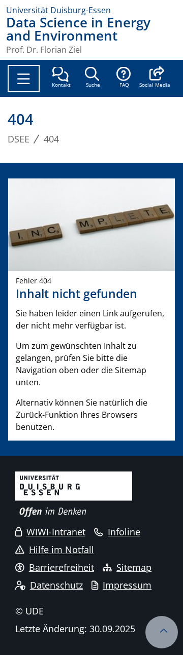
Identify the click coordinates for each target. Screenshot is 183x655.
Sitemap (133, 567)
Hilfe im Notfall (61, 549)
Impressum (127, 585)
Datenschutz (56, 585)
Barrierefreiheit (61, 567)
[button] (154, 78)
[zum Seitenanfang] (161, 632)
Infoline (124, 532)
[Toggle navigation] (24, 78)
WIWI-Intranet (55, 532)
